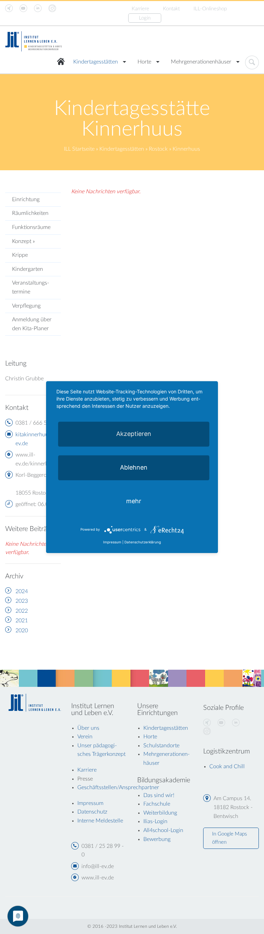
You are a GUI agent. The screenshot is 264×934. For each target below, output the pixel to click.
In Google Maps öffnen (229, 838)
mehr (133, 501)
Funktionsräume (31, 227)
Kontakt (171, 8)
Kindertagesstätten (95, 62)
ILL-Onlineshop (210, 8)
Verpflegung (26, 306)
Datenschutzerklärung (142, 542)
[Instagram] (207, 731)
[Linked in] (236, 723)
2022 (21, 611)
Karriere (140, 8)
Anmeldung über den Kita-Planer (32, 324)
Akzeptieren (133, 433)
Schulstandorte (161, 745)
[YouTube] (221, 723)
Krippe (20, 255)
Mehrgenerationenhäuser (201, 62)
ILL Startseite (79, 149)
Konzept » (23, 241)
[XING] (207, 723)
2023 (21, 601)
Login (145, 18)
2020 (21, 630)
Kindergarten (27, 269)
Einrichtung (26, 199)
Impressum (112, 542)
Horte (144, 62)
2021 (21, 620)
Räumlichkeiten (30, 213)
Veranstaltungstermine (30, 287)
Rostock (158, 149)
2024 (21, 591)
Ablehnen (133, 467)
